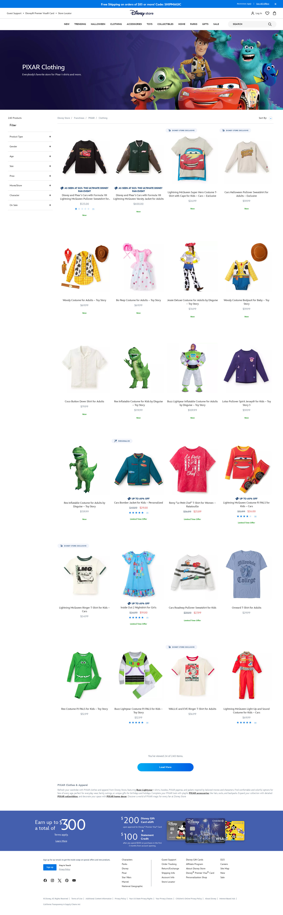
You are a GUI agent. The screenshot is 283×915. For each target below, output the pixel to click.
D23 (222, 859)
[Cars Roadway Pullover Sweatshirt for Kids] (192, 574)
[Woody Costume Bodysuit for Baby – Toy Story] (246, 266)
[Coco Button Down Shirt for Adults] (84, 368)
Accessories (134, 24)
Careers (224, 864)
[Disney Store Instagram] (52, 880)
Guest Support (14, 13)
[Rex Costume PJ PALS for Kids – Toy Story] (84, 675)
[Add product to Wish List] (108, 130)
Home (181, 24)
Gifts (205, 24)
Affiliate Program (194, 864)
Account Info (168, 877)
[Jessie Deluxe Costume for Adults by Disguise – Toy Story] (192, 266)
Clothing (116, 24)
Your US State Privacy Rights (140, 898)
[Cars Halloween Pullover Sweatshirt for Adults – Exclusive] (246, 158)
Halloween (98, 24)
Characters (127, 859)
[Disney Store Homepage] (141, 13)
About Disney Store (195, 868)
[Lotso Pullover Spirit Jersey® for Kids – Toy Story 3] (246, 368)
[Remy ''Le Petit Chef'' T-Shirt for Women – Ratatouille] (192, 469)
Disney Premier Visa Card (200, 873)
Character (14, 195)
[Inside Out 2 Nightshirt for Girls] (138, 574)
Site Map (224, 868)
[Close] (274, 5)
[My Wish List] (267, 13)
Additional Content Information (99, 898)
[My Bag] (274, 13)
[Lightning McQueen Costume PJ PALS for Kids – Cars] (246, 469)
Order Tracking (169, 864)
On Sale (14, 205)
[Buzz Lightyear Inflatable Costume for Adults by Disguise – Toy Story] (192, 368)
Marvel (125, 881)
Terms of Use (76, 898)
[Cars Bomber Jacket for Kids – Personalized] (138, 469)
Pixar (124, 873)
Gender (13, 146)
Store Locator (65, 13)
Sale (216, 24)
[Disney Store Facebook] (45, 880)
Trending (80, 24)
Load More (165, 767)
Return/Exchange (170, 868)
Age (12, 156)
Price (12, 176)
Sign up (50, 867)
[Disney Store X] (60, 880)
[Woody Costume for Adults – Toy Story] (84, 266)
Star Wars (126, 877)
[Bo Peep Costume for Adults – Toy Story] (138, 266)
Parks (193, 24)
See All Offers (262, 4)
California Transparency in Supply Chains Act (61, 904)
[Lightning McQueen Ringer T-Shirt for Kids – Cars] (84, 574)
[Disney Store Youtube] (74, 880)
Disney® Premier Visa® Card (39, 13)
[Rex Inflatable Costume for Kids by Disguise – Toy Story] (138, 368)
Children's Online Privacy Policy (189, 898)
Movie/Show (16, 185)
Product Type (16, 136)
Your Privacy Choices (164, 899)
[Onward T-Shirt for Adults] (246, 574)
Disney (125, 868)
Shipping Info (168, 873)
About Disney (210, 898)
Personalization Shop (196, 877)
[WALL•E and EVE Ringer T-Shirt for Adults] (192, 675)
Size (11, 166)
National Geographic (132, 886)
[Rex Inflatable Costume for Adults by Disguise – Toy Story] (84, 469)
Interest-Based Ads (227, 898)
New (66, 24)
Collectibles (165, 24)
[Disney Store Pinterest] (67, 880)
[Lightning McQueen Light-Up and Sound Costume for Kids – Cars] (246, 675)
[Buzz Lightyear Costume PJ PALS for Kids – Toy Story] (138, 675)
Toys (149, 24)
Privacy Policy (64, 869)
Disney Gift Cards (194, 859)
